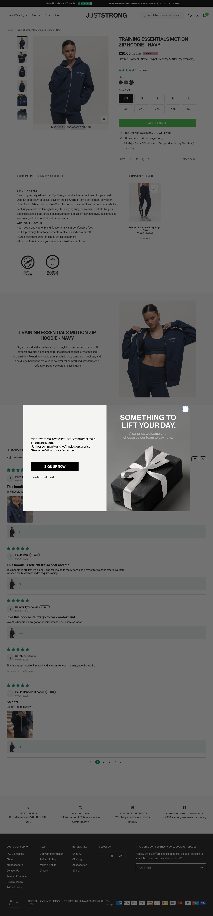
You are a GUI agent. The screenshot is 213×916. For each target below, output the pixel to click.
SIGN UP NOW (55, 466)
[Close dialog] (185, 409)
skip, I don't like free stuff (43, 477)
